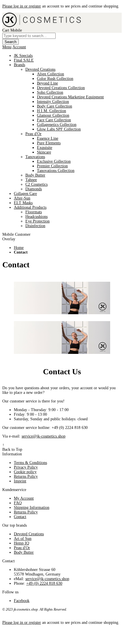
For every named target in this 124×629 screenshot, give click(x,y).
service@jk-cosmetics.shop (43, 436)
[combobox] (29, 36)
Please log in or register (21, 6)
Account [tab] (19, 47)
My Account (24, 498)
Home (19, 248)
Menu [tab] (7, 47)
